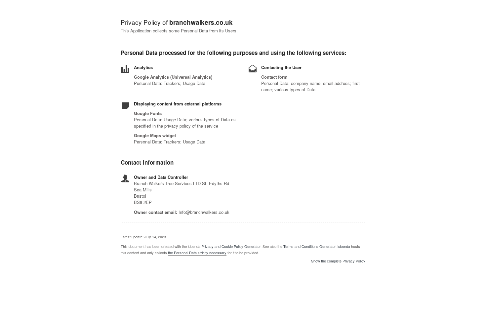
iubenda (344, 246)
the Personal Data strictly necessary (197, 252)
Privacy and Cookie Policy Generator (231, 246)
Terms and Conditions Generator (309, 246)
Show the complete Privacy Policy (338, 261)
